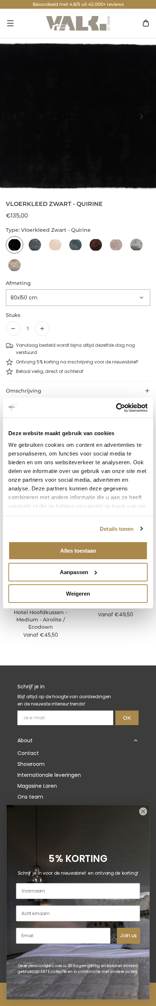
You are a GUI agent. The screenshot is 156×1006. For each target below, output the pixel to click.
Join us (128, 935)
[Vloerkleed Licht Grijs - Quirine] (136, 245)
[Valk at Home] (78, 23)
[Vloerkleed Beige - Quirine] (55, 245)
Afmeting (18, 283)
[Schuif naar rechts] (141, 116)
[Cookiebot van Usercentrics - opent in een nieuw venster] (116, 407)
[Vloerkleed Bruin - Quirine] (95, 245)
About (25, 740)
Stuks (13, 315)
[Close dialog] (143, 811)
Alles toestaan (78, 551)
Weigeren (78, 593)
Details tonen (117, 528)
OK (127, 718)
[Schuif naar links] (14, 116)
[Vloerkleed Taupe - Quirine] (14, 265)
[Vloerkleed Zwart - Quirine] (14, 245)
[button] (10, 23)
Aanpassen (74, 572)
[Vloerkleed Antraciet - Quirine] (35, 245)
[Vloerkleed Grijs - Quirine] (116, 245)
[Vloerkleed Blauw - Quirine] (75, 245)
